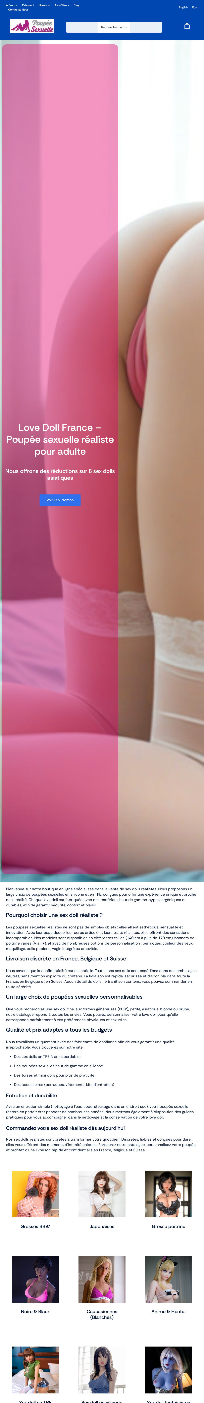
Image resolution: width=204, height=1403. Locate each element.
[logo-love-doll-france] (32, 21)
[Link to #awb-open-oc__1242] (187, 26)
